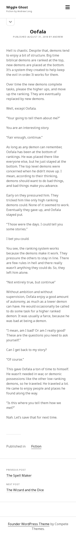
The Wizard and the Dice (25, 490)
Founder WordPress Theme (28, 524)
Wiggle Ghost (17, 7)
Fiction (36, 446)
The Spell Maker (19, 475)
